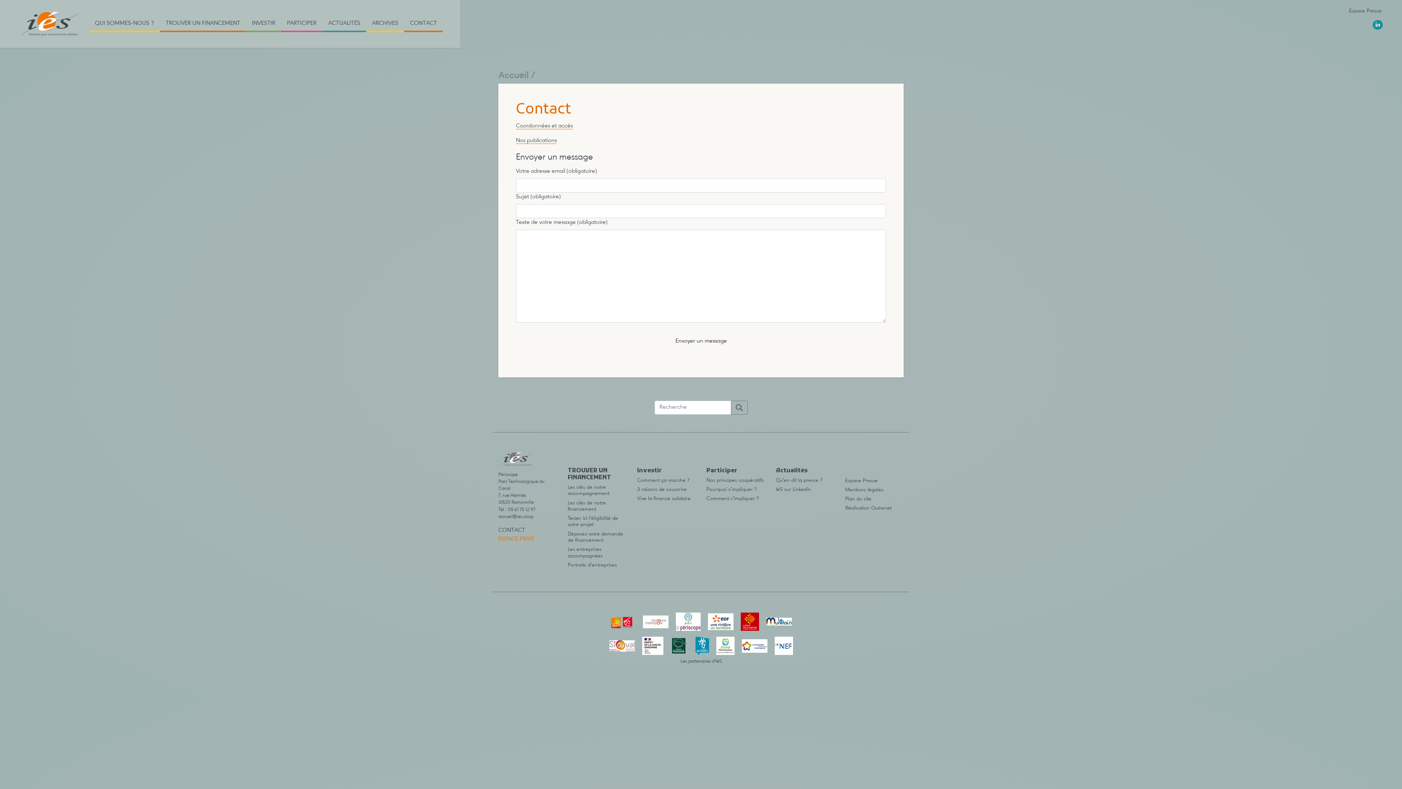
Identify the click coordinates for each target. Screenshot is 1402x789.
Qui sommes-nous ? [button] (124, 23)
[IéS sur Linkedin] (1377, 24)
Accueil (513, 75)
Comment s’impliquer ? (732, 498)
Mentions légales (864, 489)
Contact (423, 23)
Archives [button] (385, 23)
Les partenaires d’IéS (701, 661)
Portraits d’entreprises (592, 565)
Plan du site (858, 499)
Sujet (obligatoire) (538, 197)
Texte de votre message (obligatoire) (562, 222)
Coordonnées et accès (544, 126)
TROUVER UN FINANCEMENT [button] (203, 23)
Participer (721, 470)
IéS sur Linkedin (793, 489)
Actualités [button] (344, 23)
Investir (649, 470)
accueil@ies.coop (515, 516)
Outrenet (881, 508)
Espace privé (516, 539)
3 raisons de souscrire (662, 489)
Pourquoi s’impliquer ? (731, 489)
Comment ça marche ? (663, 480)
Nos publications (536, 141)
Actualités (792, 470)
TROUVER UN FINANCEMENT (589, 474)
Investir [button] (263, 23)
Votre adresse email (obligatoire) (556, 171)
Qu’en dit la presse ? (799, 480)
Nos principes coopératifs (735, 480)
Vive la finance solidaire (664, 498)
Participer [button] (302, 23)
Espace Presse (1365, 11)
